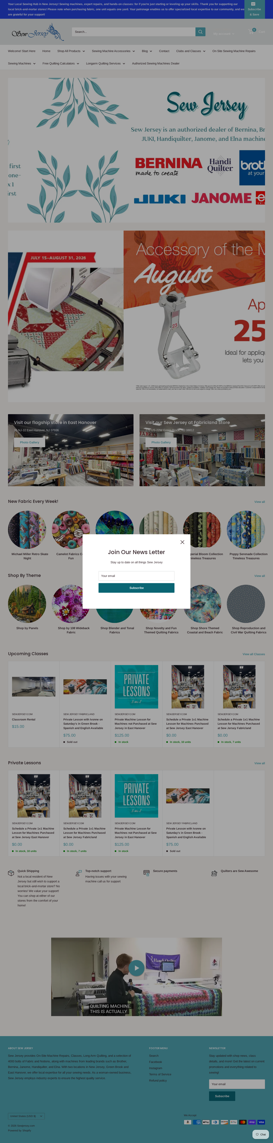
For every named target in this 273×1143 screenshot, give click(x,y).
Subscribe (137, 588)
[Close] (182, 542)
